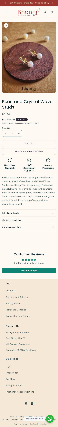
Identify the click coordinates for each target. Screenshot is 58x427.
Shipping (18, 123)
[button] (6, 12)
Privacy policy (18, 420)
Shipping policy (20, 424)
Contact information (38, 424)
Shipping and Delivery (17, 297)
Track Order (12, 373)
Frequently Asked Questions (20, 392)
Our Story (10, 379)
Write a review (29, 270)
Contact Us (11, 290)
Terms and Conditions (17, 310)
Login (8, 366)
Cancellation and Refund (18, 316)
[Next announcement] (53, 3)
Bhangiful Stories (14, 385)
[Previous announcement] (5, 3)
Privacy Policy (13, 303)
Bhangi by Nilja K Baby (27, 416)
